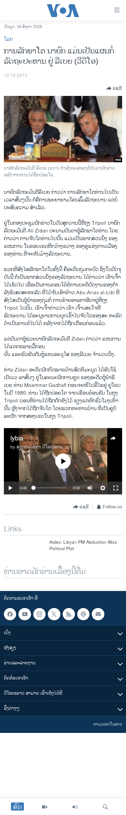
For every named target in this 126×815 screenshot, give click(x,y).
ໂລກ (8, 39)
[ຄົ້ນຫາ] (105, 807)
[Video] (44, 807)
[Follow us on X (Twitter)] (54, 614)
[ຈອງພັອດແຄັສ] (98, 614)
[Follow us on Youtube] (24, 614)
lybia (16, 438)
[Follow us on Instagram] (39, 614)
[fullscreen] (115, 488)
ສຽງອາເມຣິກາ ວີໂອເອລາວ (39, 447)
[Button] (114, 88)
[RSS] (69, 614)
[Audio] (75, 807)
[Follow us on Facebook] (10, 614)
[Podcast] (83, 614)
